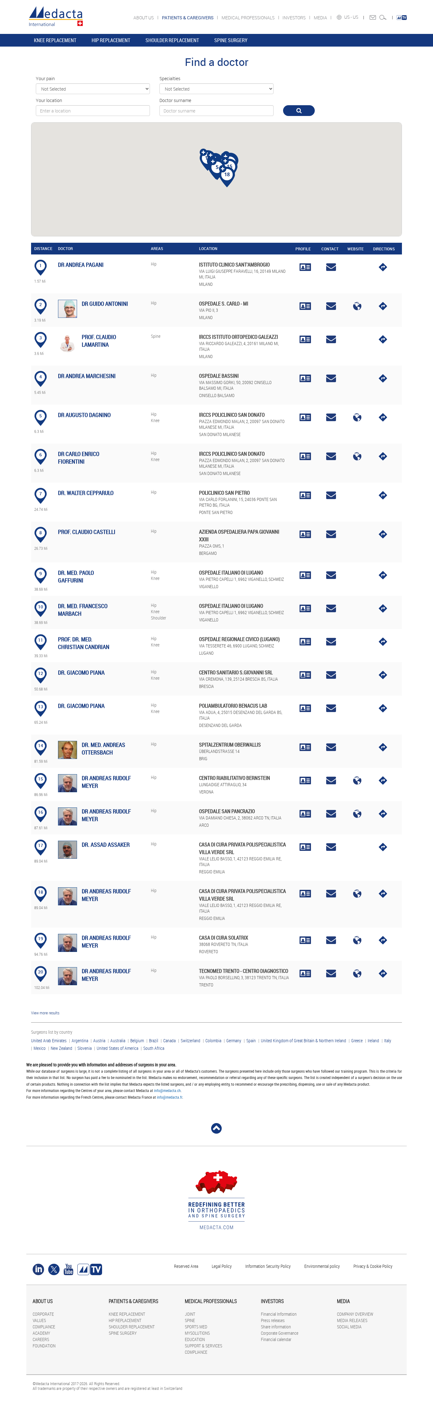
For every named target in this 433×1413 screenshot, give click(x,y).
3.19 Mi (40, 320)
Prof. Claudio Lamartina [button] (99, 340)
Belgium (137, 1040)
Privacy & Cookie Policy (372, 1266)
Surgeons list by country (51, 1032)
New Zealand (61, 1048)
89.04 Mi (41, 861)
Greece (357, 1040)
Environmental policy (322, 1266)
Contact (330, 248)
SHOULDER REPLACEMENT (172, 40)
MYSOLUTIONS (197, 1333)
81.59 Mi (41, 761)
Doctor (65, 248)
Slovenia (84, 1048)
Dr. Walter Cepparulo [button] (85, 493)
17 (40, 845)
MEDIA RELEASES (352, 1320)
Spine (155, 336)
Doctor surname (175, 100)
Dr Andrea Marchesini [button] (87, 376)
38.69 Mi (41, 589)
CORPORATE (43, 1314)
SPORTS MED (196, 1327)
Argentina (80, 1040)
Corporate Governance (279, 1333)
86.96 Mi (41, 794)
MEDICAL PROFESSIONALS (248, 18)
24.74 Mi (41, 509)
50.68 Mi (41, 689)
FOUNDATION (44, 1346)
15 (40, 779)
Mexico (40, 1048)
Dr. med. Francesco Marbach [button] (82, 609)
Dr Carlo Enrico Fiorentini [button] (78, 457)
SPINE (190, 1320)
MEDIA (321, 18)
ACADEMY (41, 1333)
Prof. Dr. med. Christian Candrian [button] (83, 643)
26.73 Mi (41, 548)
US (356, 17)
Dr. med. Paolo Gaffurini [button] (76, 576)
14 (40, 745)
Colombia (213, 1040)
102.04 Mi (41, 987)
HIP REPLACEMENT (111, 40)
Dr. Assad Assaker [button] (106, 844)
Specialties (169, 78)
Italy (387, 1040)
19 (40, 938)
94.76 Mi (41, 954)
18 (40, 892)
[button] (217, 167)
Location (208, 248)
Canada (169, 1040)
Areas (157, 248)
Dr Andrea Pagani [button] (81, 264)
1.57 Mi (40, 281)
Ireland (373, 1040)
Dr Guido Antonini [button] (105, 303)
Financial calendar (276, 1339)
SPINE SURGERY (231, 40)
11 (40, 640)
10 (40, 607)
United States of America (117, 1048)
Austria (99, 1040)
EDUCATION (195, 1339)
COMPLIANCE (44, 1327)
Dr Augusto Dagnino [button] (84, 415)
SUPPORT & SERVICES (203, 1346)
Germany (233, 1040)
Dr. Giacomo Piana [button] (81, 672)
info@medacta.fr (169, 1097)
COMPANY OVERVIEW (355, 1314)
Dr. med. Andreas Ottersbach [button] (103, 748)
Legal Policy (222, 1266)
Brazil (153, 1040)
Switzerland (190, 1040)
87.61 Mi (41, 828)
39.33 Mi (41, 655)
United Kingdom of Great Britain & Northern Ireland (303, 1040)
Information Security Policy (268, 1266)
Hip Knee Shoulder (158, 611)
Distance (38, 248)
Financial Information (279, 1314)
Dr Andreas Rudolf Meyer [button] (106, 781)
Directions (383, 248)
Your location (49, 100)
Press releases (273, 1320)
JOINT (190, 1314)
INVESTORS (294, 18)
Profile (303, 248)
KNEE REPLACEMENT (55, 40)
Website (355, 248)
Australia (117, 1040)
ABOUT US (144, 18)
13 (40, 706)
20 (40, 972)
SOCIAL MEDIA (349, 1327)
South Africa (153, 1048)
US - (348, 17)
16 (40, 812)
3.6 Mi (39, 353)
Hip (154, 264)
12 (40, 673)
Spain (251, 1040)
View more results (45, 1013)
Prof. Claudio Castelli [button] (86, 532)
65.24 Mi (41, 722)
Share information (276, 1327)
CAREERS (41, 1339)
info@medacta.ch (167, 1090)
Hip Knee (155, 417)
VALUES (39, 1320)
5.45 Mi (40, 392)
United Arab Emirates (49, 1040)
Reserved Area (186, 1266)
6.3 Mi (39, 431)
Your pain (45, 78)
